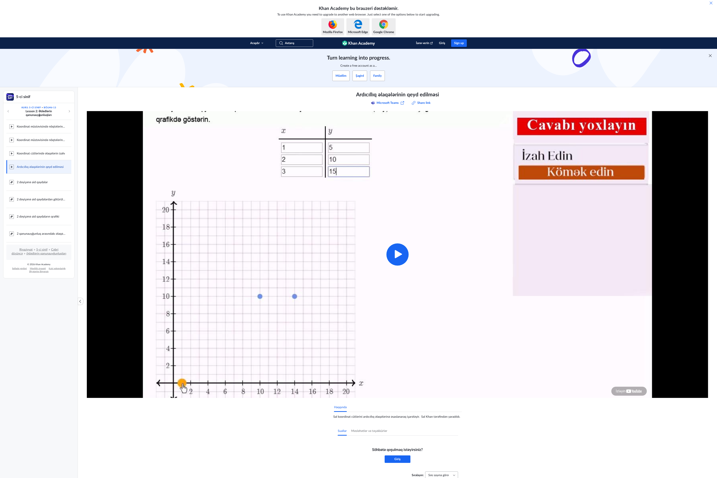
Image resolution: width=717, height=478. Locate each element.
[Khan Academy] (358, 43)
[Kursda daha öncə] (8, 111)
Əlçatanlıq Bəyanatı (39, 271)
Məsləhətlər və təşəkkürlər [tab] (369, 430)
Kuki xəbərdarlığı (57, 268)
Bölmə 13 (50, 107)
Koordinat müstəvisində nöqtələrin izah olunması (41, 140)
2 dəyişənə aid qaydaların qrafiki (38, 216)
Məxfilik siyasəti (38, 268)
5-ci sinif (42, 249)
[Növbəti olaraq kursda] (69, 111)
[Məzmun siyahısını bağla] (81, 301)
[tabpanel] (397, 415)
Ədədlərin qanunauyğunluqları (46, 253)
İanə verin (422, 43)
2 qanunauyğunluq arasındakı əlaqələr (41, 233)
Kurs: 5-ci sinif (31, 107)
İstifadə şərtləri (19, 268)
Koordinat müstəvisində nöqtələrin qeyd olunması (41, 126)
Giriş (442, 43)
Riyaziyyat (26, 249)
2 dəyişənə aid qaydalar (32, 182)
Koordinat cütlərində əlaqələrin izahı (41, 153)
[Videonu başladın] (397, 254)
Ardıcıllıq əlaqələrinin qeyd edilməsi (40, 166)
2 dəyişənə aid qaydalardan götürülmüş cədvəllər (41, 199)
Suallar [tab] (342, 430)
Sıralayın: (418, 475)
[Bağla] (711, 3)
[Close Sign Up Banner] (710, 55)
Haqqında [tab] (340, 407)
